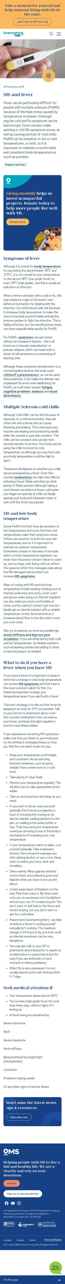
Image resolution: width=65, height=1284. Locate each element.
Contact (7, 1240)
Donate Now (18, 222)
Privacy (20, 1240)
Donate (11, 1183)
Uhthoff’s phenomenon (21, 375)
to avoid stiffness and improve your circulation (30, 635)
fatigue (47, 387)
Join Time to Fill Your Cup (32, 22)
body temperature (47, 266)
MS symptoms (25, 576)
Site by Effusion (53, 1239)
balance (37, 391)
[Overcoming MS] (13, 34)
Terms (32, 1240)
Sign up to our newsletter (22, 1194)
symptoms (25, 337)
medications (23, 477)
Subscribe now (19, 1117)
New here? (55, 1267)
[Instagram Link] (19, 1203)
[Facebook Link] (6, 1203)
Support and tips (15, 164)
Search (51, 33)
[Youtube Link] (13, 1203)
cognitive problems (17, 391)
